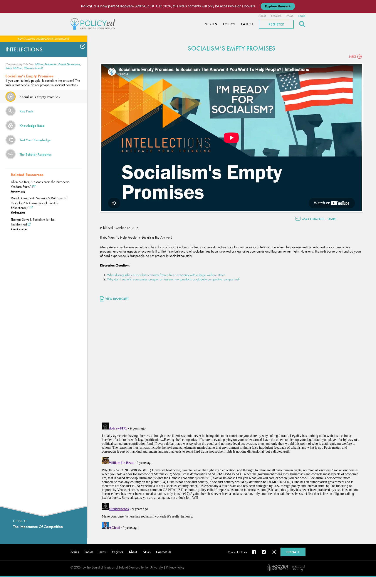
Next (352, 57)
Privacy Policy (175, 567)
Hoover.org (18, 191)
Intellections (23, 49)
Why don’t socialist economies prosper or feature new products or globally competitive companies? (173, 279)
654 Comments (313, 219)
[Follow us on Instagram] (274, 552)
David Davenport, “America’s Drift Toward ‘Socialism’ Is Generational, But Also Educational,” (39, 203)
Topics (229, 24)
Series (211, 24)
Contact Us (163, 552)
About (262, 16)
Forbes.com (18, 212)
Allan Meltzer (13, 68)
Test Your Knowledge (35, 140)
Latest (247, 24)
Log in (302, 16)
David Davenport (69, 64)
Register (276, 24)
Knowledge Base (32, 125)
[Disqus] (231, 362)
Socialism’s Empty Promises (40, 97)
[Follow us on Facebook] (254, 552)
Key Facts (27, 111)
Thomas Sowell (33, 68)
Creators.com (19, 229)
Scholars (276, 16)
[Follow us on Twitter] (264, 552)
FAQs (289, 16)
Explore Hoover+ (277, 6)
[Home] (93, 23)
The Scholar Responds (36, 154)
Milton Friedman (46, 64)
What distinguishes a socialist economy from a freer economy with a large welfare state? (166, 275)
